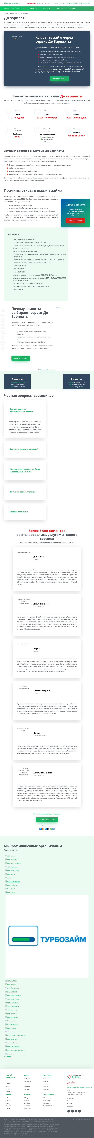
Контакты (63, 3)
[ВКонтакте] (40, 829)
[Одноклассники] (43, 829)
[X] (48, 829)
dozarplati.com (78, 387)
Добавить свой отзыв (47, 820)
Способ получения (10, 1076)
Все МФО (7, 1057)
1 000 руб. (26, 1098)
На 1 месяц (27, 1084)
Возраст (9, 1094)
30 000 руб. (27, 1103)
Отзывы (55, 3)
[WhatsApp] (51, 829)
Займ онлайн (47, 9)
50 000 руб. (27, 1106)
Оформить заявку (59, 79)
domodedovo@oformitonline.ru (78, 3)
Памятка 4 (46, 1086)
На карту (8, 1089)
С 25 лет (8, 1103)
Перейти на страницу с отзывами (47, 814)
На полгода (27, 1086)
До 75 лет (8, 1108)
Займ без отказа (61, 9)
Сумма (27, 1094)
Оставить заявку (20, 358)
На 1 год (26, 1089)
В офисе (8, 1083)
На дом (7, 1086)
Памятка (45, 1079)
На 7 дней (27, 1079)
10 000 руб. (27, 1100)
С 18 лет (8, 1098)
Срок (26, 1075)
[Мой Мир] (46, 829)
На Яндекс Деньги (10, 1091)
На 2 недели (27, 1081)
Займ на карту (21, 9)
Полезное (72, 9)
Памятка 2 (46, 1081)
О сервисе (40, 3)
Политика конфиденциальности (81, 1119)
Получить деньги (75, 220)
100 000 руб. (27, 1108)
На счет (8, 1081)
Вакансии (48, 3)
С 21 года (8, 1100)
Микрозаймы (9, 9)
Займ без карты (34, 9)
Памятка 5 (46, 1089)
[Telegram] (53, 829)
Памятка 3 (46, 1084)
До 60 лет (8, 1106)
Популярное (48, 1094)
